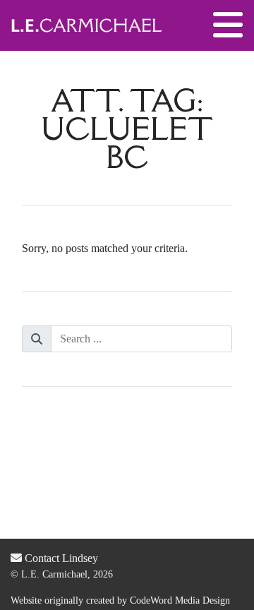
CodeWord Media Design (180, 600)
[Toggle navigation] (227, 25)
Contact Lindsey (60, 558)
